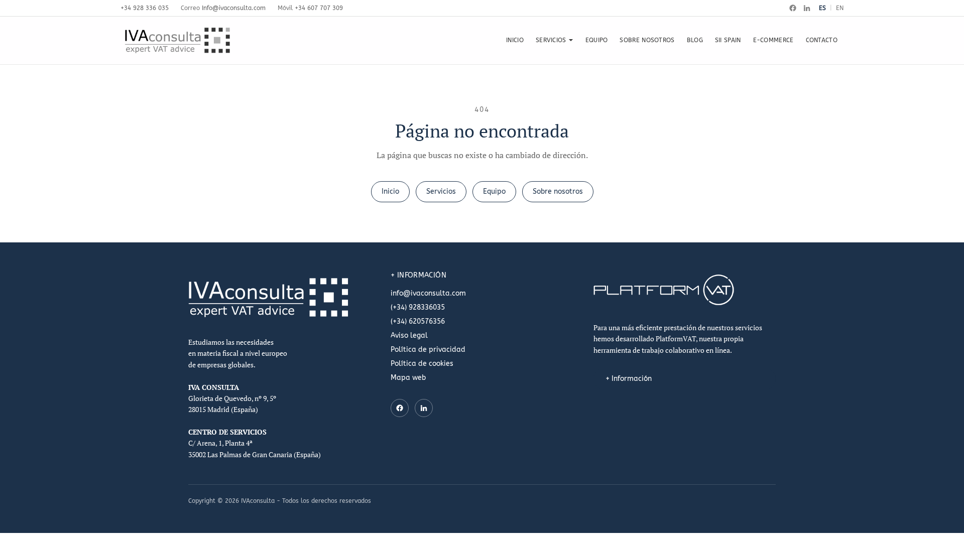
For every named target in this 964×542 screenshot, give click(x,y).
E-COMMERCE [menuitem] (773, 40)
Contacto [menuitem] (821, 40)
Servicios (441, 191)
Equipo (494, 191)
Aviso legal (409, 335)
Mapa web (408, 377)
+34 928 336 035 (144, 8)
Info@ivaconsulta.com (234, 8)
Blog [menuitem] (695, 40)
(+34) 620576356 (418, 321)
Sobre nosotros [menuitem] (647, 40)
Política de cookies (422, 363)
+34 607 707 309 (319, 8)
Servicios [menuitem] (551, 40)
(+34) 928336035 (418, 307)
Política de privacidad (428, 349)
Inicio (390, 191)
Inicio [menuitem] (515, 40)
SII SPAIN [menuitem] (728, 40)
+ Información (629, 378)
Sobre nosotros (558, 191)
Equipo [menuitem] (596, 40)
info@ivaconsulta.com (428, 293)
